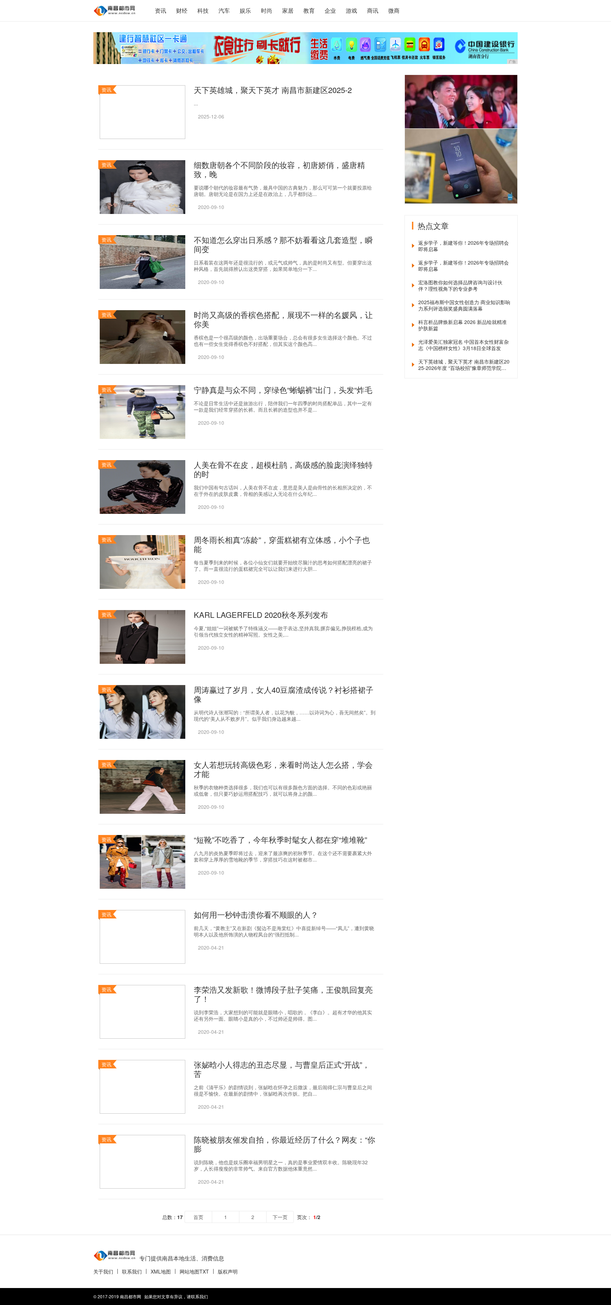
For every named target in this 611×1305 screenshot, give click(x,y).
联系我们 (132, 1271)
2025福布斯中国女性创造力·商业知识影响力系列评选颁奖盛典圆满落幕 (464, 305)
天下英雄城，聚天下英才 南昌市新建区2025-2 (273, 89)
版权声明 (228, 1271)
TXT (204, 1271)
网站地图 (189, 1271)
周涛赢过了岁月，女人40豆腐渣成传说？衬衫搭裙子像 (283, 694)
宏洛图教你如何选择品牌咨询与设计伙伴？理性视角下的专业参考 (460, 285)
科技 (203, 10)
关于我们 (103, 1271)
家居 (287, 10)
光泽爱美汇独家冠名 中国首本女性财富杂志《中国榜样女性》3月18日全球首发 (463, 344)
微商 (394, 10)
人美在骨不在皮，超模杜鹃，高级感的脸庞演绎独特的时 (283, 469)
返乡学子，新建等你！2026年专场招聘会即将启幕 (463, 245)
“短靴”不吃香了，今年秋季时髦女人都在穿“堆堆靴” (280, 839)
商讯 (372, 10)
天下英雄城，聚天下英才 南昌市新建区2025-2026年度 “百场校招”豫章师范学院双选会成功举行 (464, 364)
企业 (330, 10)
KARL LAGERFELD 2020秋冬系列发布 (261, 614)
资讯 (160, 10)
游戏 (351, 10)
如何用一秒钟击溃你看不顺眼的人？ (256, 914)
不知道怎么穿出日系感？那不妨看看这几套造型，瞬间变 (283, 244)
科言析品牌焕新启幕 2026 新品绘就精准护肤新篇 (462, 325)
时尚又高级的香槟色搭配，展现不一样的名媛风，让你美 (283, 319)
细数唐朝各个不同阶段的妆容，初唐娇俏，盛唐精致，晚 (279, 169)
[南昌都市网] (114, 10)
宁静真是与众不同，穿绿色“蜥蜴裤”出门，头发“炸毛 (283, 389)
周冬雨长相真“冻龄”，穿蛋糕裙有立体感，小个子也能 (282, 544)
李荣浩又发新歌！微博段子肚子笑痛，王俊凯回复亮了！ (283, 994)
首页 (198, 1216)
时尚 (266, 10)
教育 (309, 10)
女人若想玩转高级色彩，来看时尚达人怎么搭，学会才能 (283, 769)
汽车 (224, 10)
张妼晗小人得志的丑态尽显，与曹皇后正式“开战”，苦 (282, 1069)
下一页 (280, 1216)
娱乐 (245, 10)
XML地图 (161, 1271)
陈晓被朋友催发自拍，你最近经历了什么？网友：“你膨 (284, 1144)
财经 (181, 10)
